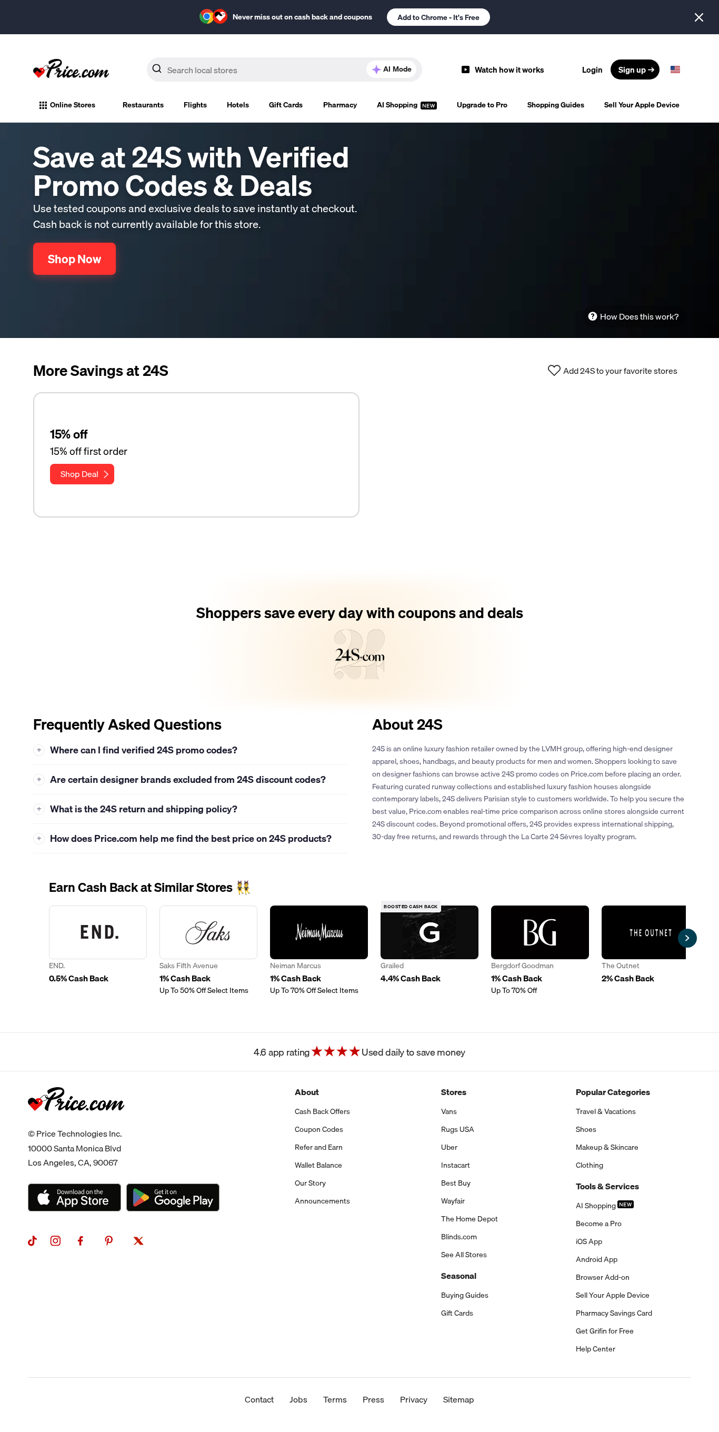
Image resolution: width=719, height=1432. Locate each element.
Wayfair (453, 1201)
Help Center (595, 1349)
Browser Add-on (603, 1277)
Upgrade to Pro (482, 105)
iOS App (589, 1241)
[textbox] (675, 69)
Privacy (413, 1399)
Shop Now (74, 259)
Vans (449, 1111)
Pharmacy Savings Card (614, 1313)
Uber (449, 1147)
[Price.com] (76, 1122)
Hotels (238, 105)
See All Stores (464, 1254)
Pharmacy (340, 105)
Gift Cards (286, 105)
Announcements (322, 1201)
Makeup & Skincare (607, 1147)
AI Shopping (398, 105)
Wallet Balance (318, 1165)
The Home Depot (469, 1219)
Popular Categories (613, 1092)
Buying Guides (464, 1295)
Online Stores (72, 105)
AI (397, 69)
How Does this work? (639, 316)
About (307, 1092)
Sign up (632, 69)
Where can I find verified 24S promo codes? (137, 750)
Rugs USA (457, 1129)
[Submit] (156, 71)
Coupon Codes (319, 1129)
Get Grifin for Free (605, 1331)
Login (592, 69)
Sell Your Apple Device (642, 105)
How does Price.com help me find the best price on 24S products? (184, 838)
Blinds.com (459, 1236)
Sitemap (458, 1399)
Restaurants (143, 105)
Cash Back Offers (322, 1111)
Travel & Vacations (606, 1111)
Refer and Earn (319, 1147)
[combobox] (284, 69)
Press (373, 1399)
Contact (259, 1399)
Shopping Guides (555, 105)
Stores (453, 1092)
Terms (335, 1399)
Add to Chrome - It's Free (438, 17)
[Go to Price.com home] (71, 69)
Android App (596, 1259)
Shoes (586, 1129)
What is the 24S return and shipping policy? (137, 809)
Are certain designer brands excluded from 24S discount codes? (181, 779)
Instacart (455, 1165)
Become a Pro (599, 1223)
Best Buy (456, 1183)
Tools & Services (607, 1186)
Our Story (310, 1183)
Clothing (589, 1165)
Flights (195, 105)
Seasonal (458, 1275)
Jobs (298, 1399)
